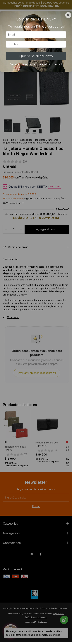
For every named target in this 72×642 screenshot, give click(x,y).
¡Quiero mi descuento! (36, 56)
